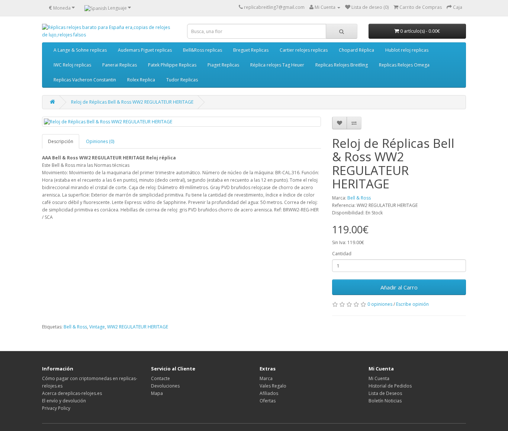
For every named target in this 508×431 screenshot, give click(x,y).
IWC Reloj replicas (72, 65)
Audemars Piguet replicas (145, 50)
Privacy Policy (56, 408)
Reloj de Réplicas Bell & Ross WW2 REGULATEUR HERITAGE (132, 102)
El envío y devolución (64, 401)
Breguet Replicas (251, 50)
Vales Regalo (273, 386)
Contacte (160, 378)
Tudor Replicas (182, 80)
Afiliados (269, 393)
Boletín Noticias (385, 401)
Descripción (60, 141)
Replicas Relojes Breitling (341, 65)
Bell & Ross (359, 198)
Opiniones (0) (100, 141)
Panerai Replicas (119, 65)
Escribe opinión (412, 304)
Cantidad (341, 253)
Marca (266, 378)
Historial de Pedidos (390, 386)
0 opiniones (379, 304)
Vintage (97, 327)
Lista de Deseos (385, 393)
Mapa (157, 393)
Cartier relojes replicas (304, 50)
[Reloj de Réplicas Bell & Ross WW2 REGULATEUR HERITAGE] (181, 122)
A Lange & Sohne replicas (80, 50)
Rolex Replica (141, 80)
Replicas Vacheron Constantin (85, 80)
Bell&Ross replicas (202, 50)
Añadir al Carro (399, 287)
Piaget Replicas (223, 65)
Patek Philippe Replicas (172, 65)
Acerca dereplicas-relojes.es (72, 393)
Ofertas (268, 401)
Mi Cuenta (379, 378)
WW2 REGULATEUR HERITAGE (137, 327)
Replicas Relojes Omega (404, 65)
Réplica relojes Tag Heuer (277, 65)
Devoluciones (165, 386)
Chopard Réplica (356, 50)
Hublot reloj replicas (406, 50)
